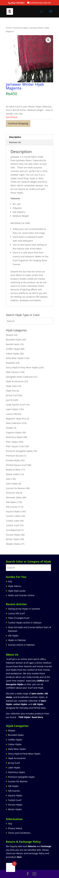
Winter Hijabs (13, 539)
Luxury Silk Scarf (16, 613)
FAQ (10, 581)
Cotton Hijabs (13, 353)
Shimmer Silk (12, 492)
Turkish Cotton (13, 516)
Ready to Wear (13, 469)
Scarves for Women (15, 488)
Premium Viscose (14, 455)
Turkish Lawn (12, 520)
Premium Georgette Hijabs (19, 451)
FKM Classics (12, 372)
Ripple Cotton (13, 474)
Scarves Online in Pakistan (21, 644)
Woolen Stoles (13, 543)
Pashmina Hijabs (20, 27)
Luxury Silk (11, 413)
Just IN (9, 400)
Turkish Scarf (12, 525)
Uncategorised (13, 530)
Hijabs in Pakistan (17, 640)
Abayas (9, 334)
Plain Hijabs (12, 441)
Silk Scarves (12, 506)
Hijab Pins (11, 390)
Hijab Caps (11, 386)
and (39, 846)
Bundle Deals (12, 344)
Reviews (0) (15, 142)
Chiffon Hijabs (13, 348)
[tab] (29, 137)
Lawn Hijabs (12, 409)
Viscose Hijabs (13, 534)
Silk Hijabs (11, 502)
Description (15, 137)
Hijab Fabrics (14, 586)
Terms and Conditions (19, 832)
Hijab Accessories (15, 381)
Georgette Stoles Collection (19, 376)
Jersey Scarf (12, 395)
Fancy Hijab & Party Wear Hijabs (22, 367)
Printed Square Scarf (16, 465)
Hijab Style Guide (16, 590)
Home (8, 27)
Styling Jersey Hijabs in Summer (24, 608)
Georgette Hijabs (14, 684)
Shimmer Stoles (14, 497)
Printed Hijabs (13, 460)
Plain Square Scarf (15, 446)
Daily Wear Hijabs (15, 358)
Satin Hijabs (12, 483)
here (19, 857)
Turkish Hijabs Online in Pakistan (25, 622)
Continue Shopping (18, 123)
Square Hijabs (13, 511)
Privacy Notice (15, 828)
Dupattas (10, 362)
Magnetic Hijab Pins (16, 418)
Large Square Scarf (15, 404)
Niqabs (9, 427)
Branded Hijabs (14, 339)
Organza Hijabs (13, 432)
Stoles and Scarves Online (21, 595)
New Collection (13, 423)
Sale (8, 478)
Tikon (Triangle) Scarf (18, 618)
